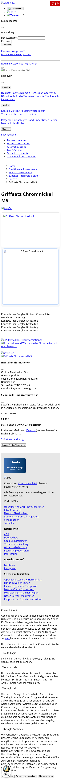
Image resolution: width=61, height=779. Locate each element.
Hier (7, 638)
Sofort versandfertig (12, 439)
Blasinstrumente (10, 93)
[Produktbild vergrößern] (30, 229)
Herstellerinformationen (29, 340)
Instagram (10, 568)
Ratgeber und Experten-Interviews (23, 599)
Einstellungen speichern (26, 776)
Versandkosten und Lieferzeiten (19, 114)
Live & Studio (15, 96)
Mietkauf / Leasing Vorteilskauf (28, 110)
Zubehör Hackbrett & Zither (24, 175)
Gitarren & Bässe (16, 146)
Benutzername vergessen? (16, 54)
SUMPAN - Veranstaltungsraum (21, 516)
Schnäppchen (11, 519)
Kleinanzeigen (19, 120)
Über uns (6, 129)
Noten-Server (49, 120)
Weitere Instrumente (20, 172)
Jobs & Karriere (12, 510)
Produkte (6, 87)
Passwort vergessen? (13, 51)
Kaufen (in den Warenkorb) (13, 445)
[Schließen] (2, 369)
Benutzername (9, 37)
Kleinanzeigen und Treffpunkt (20, 586)
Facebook (9, 565)
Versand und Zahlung (16, 544)
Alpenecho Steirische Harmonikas (23, 579)
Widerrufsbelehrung (15, 547)
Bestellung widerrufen (16, 550)
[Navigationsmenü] (2, 67)
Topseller (9, 523)
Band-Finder (35, 120)
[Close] (2, 27)
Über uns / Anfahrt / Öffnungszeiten (24, 506)
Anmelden (6, 45)
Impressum (10, 553)
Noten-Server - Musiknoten (19, 595)
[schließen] (7, 353)
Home (12, 166)
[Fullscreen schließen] (30, 356)
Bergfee (13, 179)
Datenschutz (11, 537)
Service (5, 105)
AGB (6, 534)
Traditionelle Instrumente (21, 156)
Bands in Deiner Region (17, 582)
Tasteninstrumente (34, 96)
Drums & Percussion (31, 93)
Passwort (6, 41)
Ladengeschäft (9, 134)
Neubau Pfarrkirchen (16, 513)
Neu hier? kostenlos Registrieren (19, 63)
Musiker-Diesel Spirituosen (19, 589)
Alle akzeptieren (46, 776)
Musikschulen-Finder (12, 123)
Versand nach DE (27, 483)
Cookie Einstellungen (15, 540)
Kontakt (5, 110)
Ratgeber (6, 120)
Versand (31, 430)
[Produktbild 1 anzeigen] (30, 276)
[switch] (6, 774)
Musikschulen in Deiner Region (21, 592)
